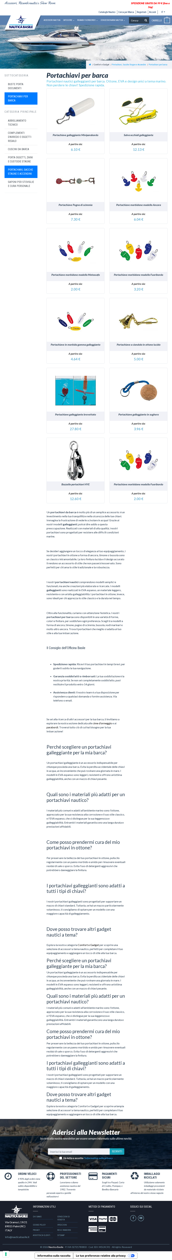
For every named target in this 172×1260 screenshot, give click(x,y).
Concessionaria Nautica (112, 20)
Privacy (36, 1230)
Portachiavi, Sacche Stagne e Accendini (129, 64)
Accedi (152, 12)
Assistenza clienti (41, 1235)
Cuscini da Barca (18, 149)
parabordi (52, 727)
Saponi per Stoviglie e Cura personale (21, 184)
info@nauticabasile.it (17, 1237)
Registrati (141, 12)
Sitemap (60, 1235)
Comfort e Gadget (88, 944)
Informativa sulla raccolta (53, 1255)
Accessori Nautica (52, 20)
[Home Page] (90, 64)
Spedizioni (62, 1225)
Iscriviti (117, 1151)
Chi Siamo (37, 1216)
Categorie (67, 20)
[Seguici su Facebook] (133, 1218)
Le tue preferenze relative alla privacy (101, 1255)
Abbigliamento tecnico (17, 122)
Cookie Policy (39, 1225)
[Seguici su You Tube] (141, 1218)
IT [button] (162, 12)
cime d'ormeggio (102, 723)
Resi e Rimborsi (64, 1230)
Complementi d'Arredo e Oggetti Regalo (19, 137)
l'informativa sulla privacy (98, 1158)
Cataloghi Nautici (107, 12)
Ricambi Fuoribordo (86, 20)
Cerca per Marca (126, 12)
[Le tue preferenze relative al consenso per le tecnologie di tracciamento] (6, 1254)
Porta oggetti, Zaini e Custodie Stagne (20, 159)
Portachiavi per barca (158, 64)
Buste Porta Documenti (15, 86)
